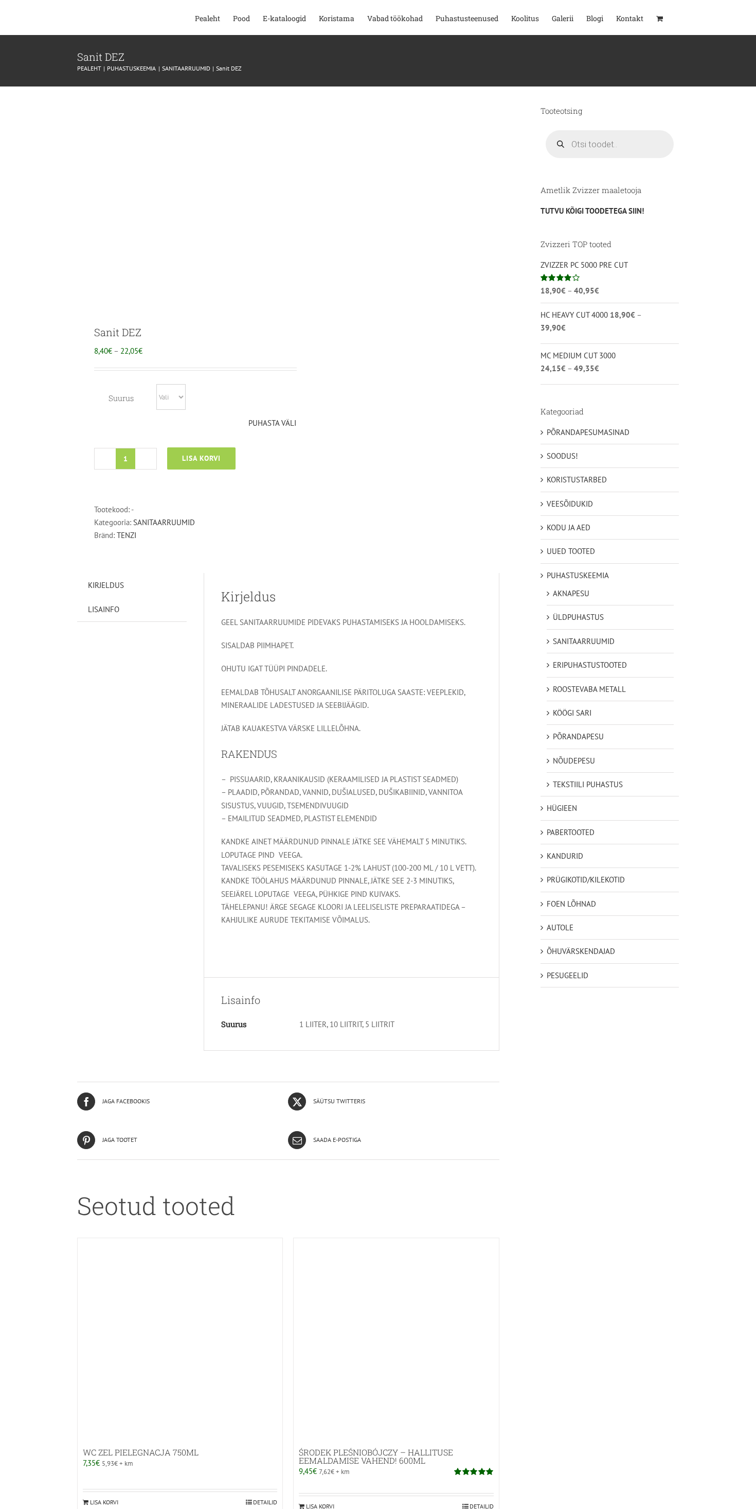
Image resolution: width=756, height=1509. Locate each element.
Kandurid (565, 856)
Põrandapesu (578, 736)
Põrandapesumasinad (588, 432)
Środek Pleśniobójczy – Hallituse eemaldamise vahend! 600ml (376, 1456)
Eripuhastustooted (590, 665)
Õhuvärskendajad (581, 951)
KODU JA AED (568, 527)
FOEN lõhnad (571, 904)
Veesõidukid (570, 504)
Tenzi (126, 535)
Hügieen (562, 808)
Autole (560, 927)
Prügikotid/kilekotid (586, 879)
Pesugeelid (567, 975)
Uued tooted (571, 551)
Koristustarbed (577, 479)
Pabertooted (571, 832)
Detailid (265, 1502)
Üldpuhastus (578, 617)
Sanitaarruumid (164, 522)
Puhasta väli (272, 423)
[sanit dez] (178, 198)
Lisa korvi (201, 458)
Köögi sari (572, 713)
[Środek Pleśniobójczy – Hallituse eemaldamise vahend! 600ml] (396, 1340)
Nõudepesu (574, 761)
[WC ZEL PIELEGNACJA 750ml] (180, 1340)
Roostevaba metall (589, 689)
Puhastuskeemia (578, 575)
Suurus (121, 398)
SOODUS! (562, 456)
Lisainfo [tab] (103, 609)
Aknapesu (571, 593)
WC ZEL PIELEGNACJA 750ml (141, 1452)
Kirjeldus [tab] (106, 585)
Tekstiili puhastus (588, 784)
